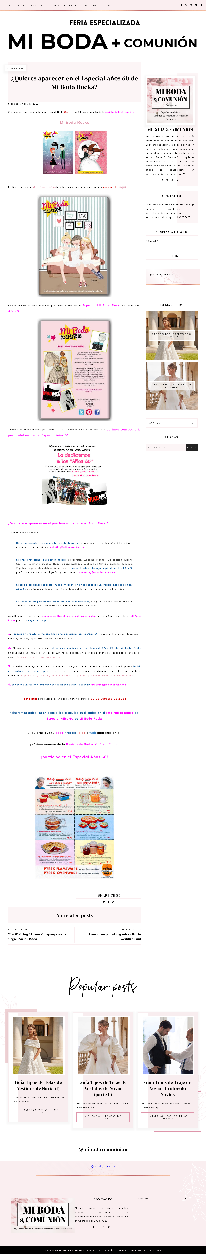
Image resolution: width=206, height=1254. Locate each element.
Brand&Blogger (127, 1250)
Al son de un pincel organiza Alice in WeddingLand (114, 936)
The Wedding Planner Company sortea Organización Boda (37, 936)
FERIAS (55, 5)
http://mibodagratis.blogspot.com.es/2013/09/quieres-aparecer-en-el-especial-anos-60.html (78, 675)
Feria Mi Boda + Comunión (68, 1250)
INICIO (7, 5)
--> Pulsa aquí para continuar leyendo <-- (38, 1111)
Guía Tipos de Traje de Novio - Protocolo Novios (167, 1088)
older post (130, 929)
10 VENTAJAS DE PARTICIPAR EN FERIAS (87, 5)
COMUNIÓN (38, 5)
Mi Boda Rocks (44, 187)
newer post (19, 929)
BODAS (20, 5)
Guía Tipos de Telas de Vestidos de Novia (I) (172, 335)
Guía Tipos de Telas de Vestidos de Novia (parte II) (172, 386)
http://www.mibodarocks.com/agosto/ (37, 657)
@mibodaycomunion (162, 274)
